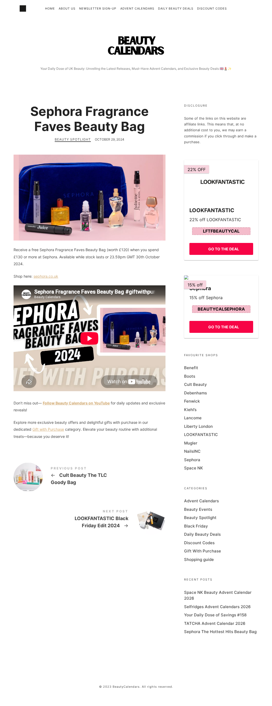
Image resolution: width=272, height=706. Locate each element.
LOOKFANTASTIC (201, 434)
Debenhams (195, 392)
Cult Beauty (195, 384)
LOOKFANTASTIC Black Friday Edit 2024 (89, 519)
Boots (189, 376)
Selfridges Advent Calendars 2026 (217, 606)
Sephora (192, 459)
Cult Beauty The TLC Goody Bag (89, 476)
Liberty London (198, 426)
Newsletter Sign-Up (97, 8)
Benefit (191, 367)
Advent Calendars (137, 8)
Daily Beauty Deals (175, 8)
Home (50, 8)
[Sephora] (221, 277)
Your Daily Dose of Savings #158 (215, 614)
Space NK (193, 467)
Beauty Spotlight (73, 139)
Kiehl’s (190, 409)
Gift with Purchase (48, 429)
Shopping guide (199, 559)
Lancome (193, 417)
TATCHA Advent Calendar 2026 (214, 623)
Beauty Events (198, 509)
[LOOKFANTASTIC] (221, 181)
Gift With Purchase (202, 551)
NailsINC (192, 451)
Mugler (190, 443)
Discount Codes (212, 8)
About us (67, 8)
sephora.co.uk (45, 276)
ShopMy (23, 8)
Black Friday (196, 526)
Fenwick (192, 401)
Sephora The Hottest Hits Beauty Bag (220, 631)
